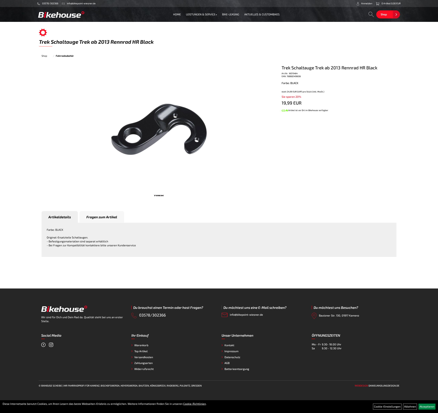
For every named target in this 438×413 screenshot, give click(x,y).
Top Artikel (141, 351)
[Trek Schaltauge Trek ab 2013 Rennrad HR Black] (158, 128)
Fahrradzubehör (65, 55)
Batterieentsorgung (236, 368)
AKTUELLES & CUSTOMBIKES (262, 14)
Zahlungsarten (143, 362)
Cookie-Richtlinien (194, 403)
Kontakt (229, 345)
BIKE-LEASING (230, 14)
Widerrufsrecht (144, 368)
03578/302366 (50, 3)
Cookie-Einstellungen (387, 406)
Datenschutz (232, 357)
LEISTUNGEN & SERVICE (200, 14)
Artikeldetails (59, 217)
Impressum (231, 351)
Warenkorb (141, 345)
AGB (227, 362)
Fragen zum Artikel (101, 217)
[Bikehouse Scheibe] (61, 14)
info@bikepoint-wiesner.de (246, 314)
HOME (177, 14)
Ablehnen (410, 406)
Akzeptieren (427, 406)
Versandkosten (143, 357)
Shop (384, 14)
